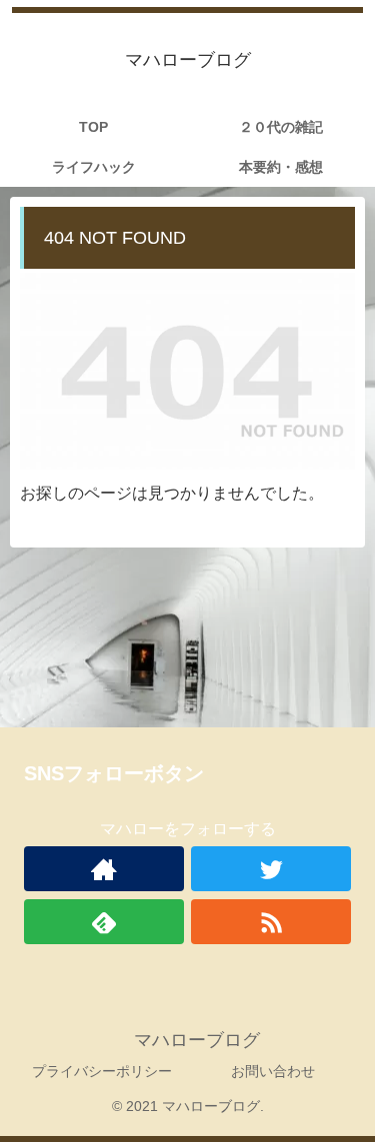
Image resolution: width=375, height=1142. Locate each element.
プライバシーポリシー (102, 1071)
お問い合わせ (273, 1071)
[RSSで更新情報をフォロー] (271, 921)
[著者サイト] (104, 868)
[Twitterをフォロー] (271, 868)
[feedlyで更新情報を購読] (104, 921)
